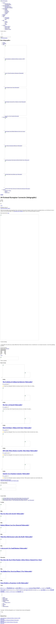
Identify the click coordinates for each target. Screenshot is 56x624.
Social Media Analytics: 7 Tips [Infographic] (26, 500)
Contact (4, 25)
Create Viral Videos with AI (5, 208)
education (24, 588)
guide (45, 588)
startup (7, 591)
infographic (3, 589)
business (9, 588)
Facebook (6, 10)
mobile (24, 589)
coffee (17, 588)
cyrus (1, 205)
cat (14, 588)
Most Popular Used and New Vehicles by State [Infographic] (15, 101)
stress (9, 591)
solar (5, 591)
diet (20, 588)
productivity (30, 589)
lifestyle (17, 589)
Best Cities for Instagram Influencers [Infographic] (13, 145)
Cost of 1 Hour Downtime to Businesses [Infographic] (14, 73)
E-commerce (7, 18)
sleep (44, 589)
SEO (6, 19)
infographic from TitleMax (18, 211)
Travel (6, 24)
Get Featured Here (8, 4)
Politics (6, 21)
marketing (21, 589)
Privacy (6, 191)
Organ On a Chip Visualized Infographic (12, 116)
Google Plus (7, 11)
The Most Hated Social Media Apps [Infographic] (13, 174)
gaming (41, 588)
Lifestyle (4, 604)
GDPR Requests (5, 606)
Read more (2, 619)
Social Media (5, 8)
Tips (5, 23)
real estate (34, 589)
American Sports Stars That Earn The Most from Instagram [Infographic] (17, 188)
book (4, 588)
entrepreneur (27, 588)
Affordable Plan (7, 3)
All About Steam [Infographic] (5, 479)
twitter (22, 591)
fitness (34, 588)
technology (13, 591)
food (38, 588)
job (13, 589)
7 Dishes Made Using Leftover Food (22, 498)
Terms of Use (7, 28)
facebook (31, 588)
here (8, 213)
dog (22, 588)
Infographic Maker (8, 6)
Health (4, 15)
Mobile (6, 9)
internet (11, 589)
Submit (4, 2)
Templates (4, 43)
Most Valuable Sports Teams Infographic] (12, 87)
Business (4, 14)
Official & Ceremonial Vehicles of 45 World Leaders (9, 480)
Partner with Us (7, 26)
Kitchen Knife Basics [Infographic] (22, 499)
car (13, 588)
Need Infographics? (6, 5)
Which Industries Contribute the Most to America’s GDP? (15, 58)
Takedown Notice (8, 29)
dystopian (7, 348)
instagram (8, 589)
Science (6, 22)
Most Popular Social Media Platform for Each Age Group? (15, 131)
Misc (3, 20)
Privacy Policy (7, 27)
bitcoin (3, 588)
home (51, 588)
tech (11, 591)
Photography (7, 17)
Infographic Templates (9, 7)
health (48, 588)
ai (0, 588)
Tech (3, 16)
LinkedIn (6, 12)
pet (26, 589)
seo (41, 589)
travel (19, 591)
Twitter (6, 13)
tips (16, 591)
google (43, 588)
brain (6, 588)
